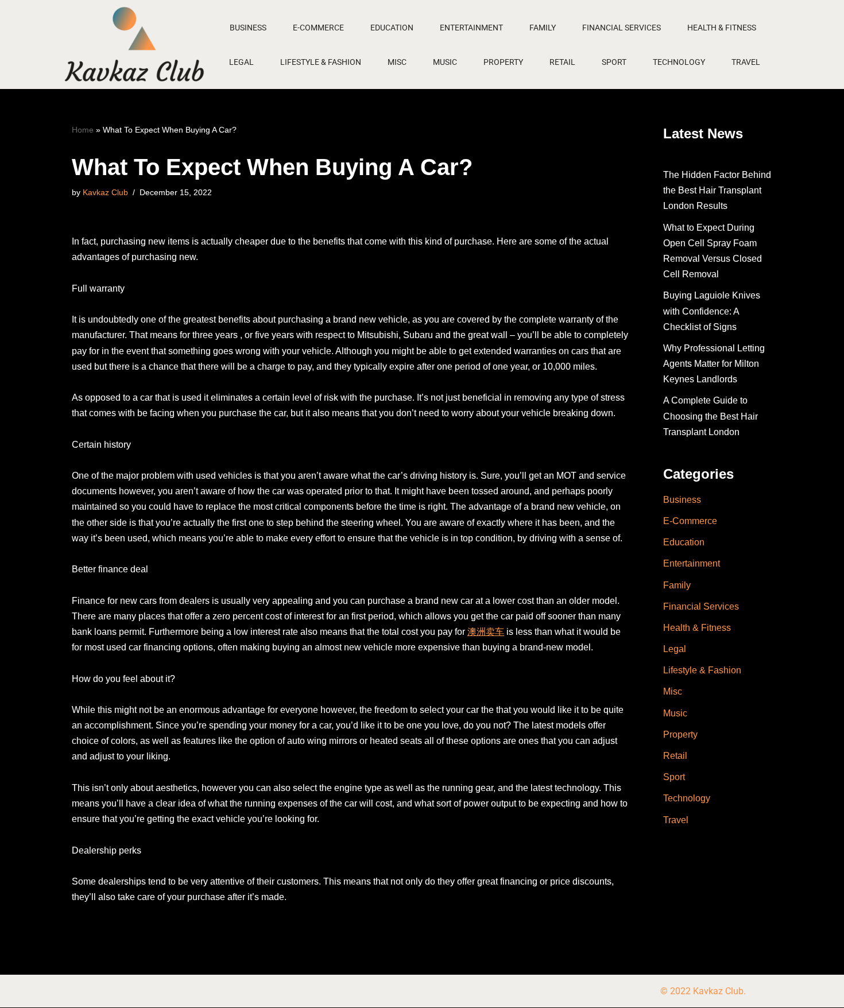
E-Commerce (318, 27)
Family (542, 27)
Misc (397, 62)
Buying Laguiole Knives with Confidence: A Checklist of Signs (711, 310)
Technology (679, 62)
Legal (241, 62)
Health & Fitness (721, 27)
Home (83, 129)
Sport (614, 62)
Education (391, 27)
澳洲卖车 (485, 632)
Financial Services (621, 27)
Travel (745, 62)
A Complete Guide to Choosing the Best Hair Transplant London (710, 416)
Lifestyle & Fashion (320, 62)
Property (503, 62)
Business (248, 27)
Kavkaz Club (105, 192)
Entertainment (471, 27)
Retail (562, 62)
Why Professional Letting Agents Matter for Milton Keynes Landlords (714, 363)
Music (445, 62)
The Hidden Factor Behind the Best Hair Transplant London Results (717, 190)
